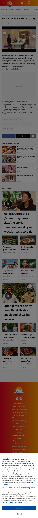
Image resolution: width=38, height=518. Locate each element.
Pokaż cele (19, 514)
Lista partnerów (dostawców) (12, 502)
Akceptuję (19, 508)
